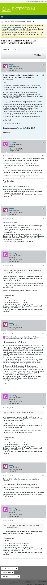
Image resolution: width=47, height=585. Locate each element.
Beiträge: (11, 70)
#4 (43, 266)
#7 (43, 475)
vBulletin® (35, 581)
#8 (43, 521)
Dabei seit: (12, 69)
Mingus (19, 128)
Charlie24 (9, 222)
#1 (43, 75)
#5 (43, 333)
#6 (43, 408)
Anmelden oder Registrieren (35, 1)
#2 (43, 155)
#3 (43, 219)
